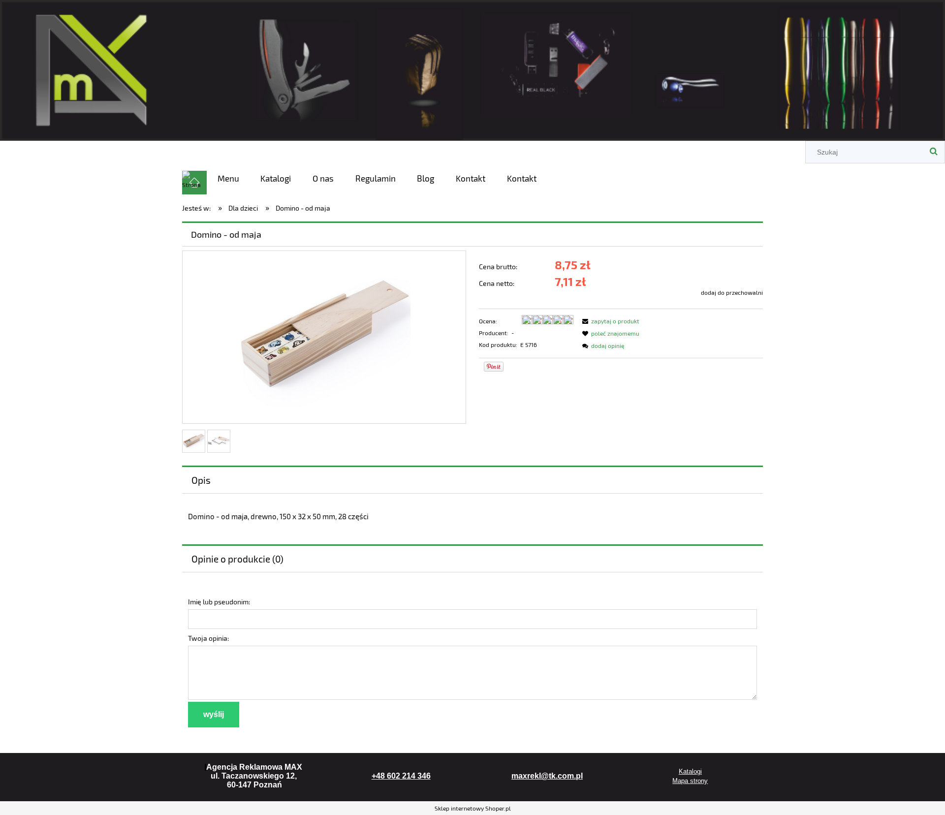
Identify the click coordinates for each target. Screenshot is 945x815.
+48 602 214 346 (401, 776)
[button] (609, 320)
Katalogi (690, 771)
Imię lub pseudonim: (219, 601)
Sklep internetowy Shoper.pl (473, 808)
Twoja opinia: (208, 638)
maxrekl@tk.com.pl (547, 776)
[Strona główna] (472, 69)
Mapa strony (690, 780)
